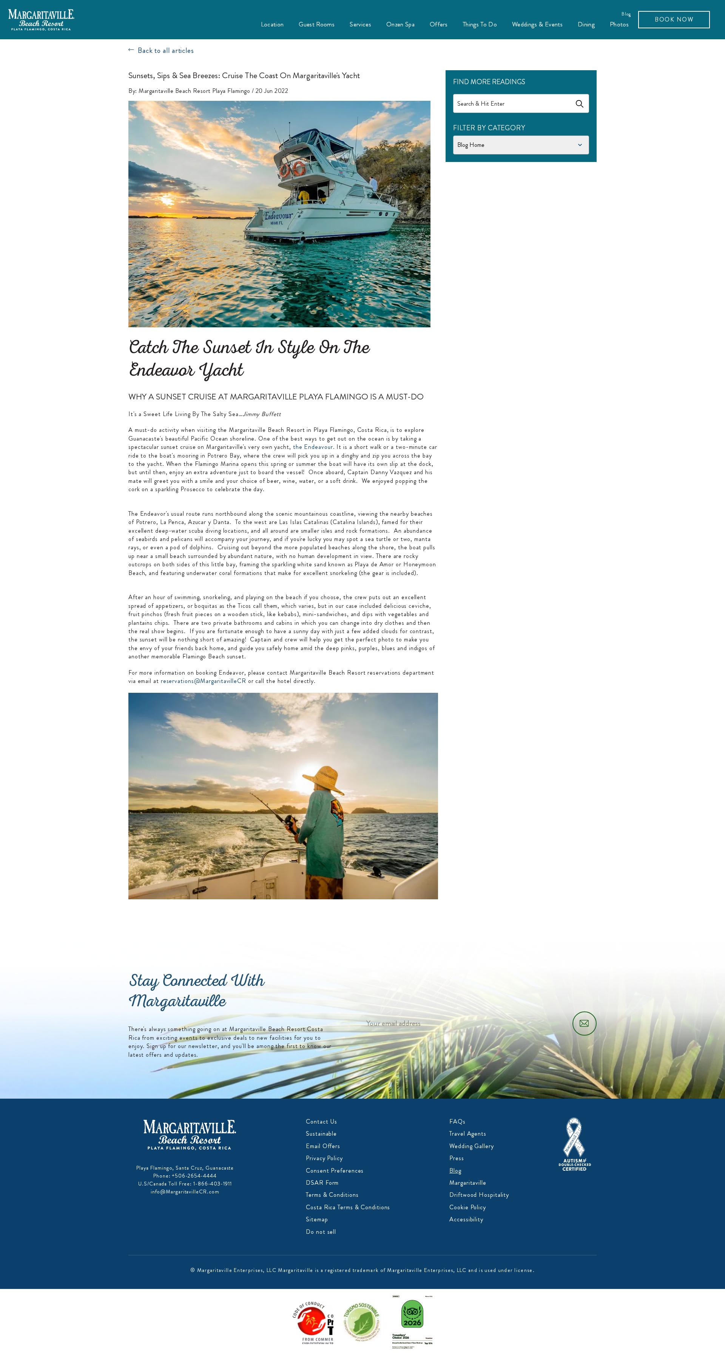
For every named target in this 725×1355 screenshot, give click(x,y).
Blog (626, 14)
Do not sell (321, 1231)
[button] (272, 24)
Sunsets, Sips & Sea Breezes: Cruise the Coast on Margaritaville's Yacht (244, 75)
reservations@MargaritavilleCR (203, 681)
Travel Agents (467, 1133)
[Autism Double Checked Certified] (575, 1143)
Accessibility (466, 1219)
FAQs (457, 1121)
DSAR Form (322, 1182)
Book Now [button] (674, 19)
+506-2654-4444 (194, 1175)
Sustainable (321, 1133)
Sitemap (317, 1219)
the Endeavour (313, 446)
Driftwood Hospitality (479, 1194)
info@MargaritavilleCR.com (185, 1191)
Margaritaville (467, 1182)
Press (456, 1158)
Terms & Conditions (332, 1194)
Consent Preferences (335, 1170)
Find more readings (489, 82)
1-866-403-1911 (212, 1183)
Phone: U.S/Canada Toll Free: (185, 1179)
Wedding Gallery (471, 1146)
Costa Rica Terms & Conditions (348, 1207)
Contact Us (321, 1121)
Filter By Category (489, 128)
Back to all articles (166, 50)
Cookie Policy (467, 1207)
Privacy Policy (324, 1158)
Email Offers (323, 1146)
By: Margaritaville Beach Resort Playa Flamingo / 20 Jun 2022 (208, 90)
